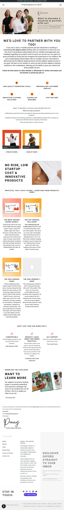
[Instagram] (30, 491)
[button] (4, 506)
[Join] (60, 478)
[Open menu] (4, 4)
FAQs (4, 447)
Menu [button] (4, 441)
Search (4, 444)
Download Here (10, 397)
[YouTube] (36, 491)
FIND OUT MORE (11, 152)
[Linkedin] (33, 491)
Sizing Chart (6, 450)
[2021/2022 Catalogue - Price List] (47, 383)
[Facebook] (23, 491)
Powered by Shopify (54, 506)
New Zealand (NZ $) (11, 505)
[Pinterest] (27, 491)
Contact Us (5, 456)
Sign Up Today (32, 152)
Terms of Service (7, 453)
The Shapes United (30, 503)
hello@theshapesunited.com (11, 413)
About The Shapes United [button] (27, 442)
